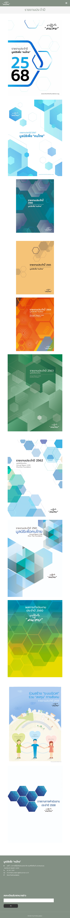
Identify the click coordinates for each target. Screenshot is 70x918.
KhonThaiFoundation (13, 875)
